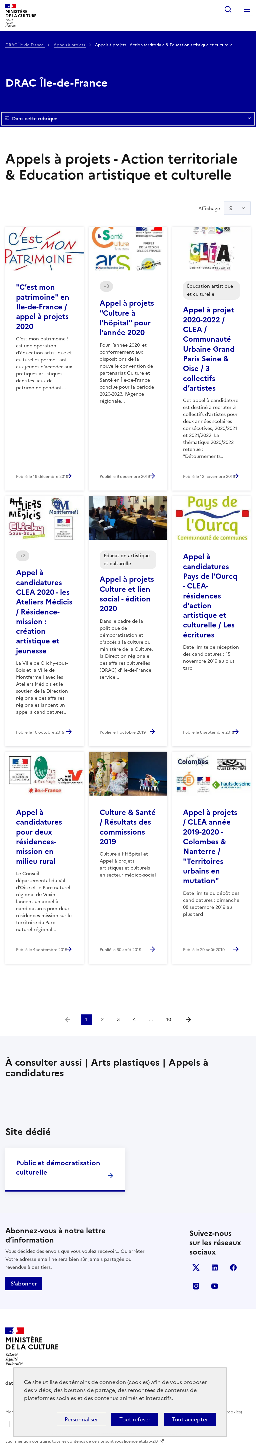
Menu (246, 9)
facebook (233, 1267)
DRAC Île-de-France (25, 45)
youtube (214, 1286)
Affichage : (215, 208)
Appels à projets (70, 45)
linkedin (214, 1267)
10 (168, 1019)
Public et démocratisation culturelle (58, 1167)
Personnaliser (81, 1419)
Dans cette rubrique (34, 118)
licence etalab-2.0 (141, 1441)
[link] (68, 1019)
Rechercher (228, 9)
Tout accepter (190, 1419)
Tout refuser (134, 1419)
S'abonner (24, 1283)
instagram (196, 1286)
